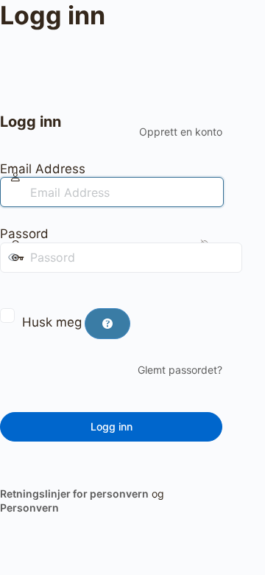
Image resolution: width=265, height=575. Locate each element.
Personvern (29, 507)
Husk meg (52, 322)
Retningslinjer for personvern (74, 493)
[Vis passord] (10, 287)
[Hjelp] (107, 323)
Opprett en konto (180, 131)
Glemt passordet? (180, 369)
